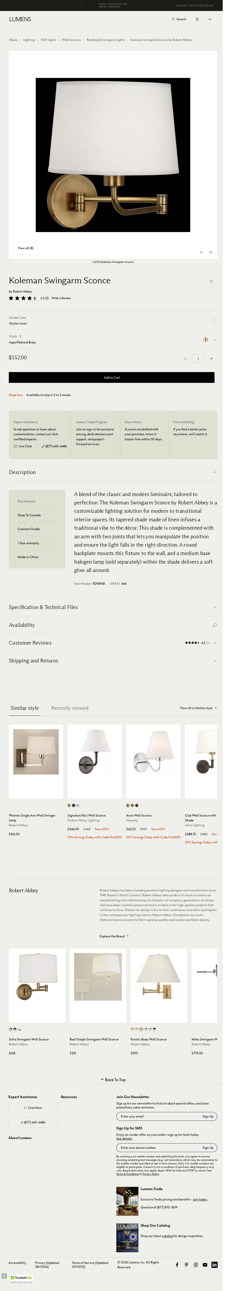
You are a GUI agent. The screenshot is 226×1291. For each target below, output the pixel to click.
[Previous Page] (202, 252)
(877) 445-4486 (56, 446)
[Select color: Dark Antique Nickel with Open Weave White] (19, 1029)
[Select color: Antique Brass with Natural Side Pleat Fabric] (141, 1029)
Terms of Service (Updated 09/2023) (90, 1265)
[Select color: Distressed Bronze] (73, 805)
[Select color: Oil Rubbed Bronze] (136, 805)
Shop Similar (38, 794)
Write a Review (61, 298)
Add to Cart (112, 377)
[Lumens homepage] (20, 20)
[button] (23, 298)
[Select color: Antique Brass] (132, 805)
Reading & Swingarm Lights (105, 40)
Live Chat (25, 446)
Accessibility (17, 1263)
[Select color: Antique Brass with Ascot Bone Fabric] (136, 1029)
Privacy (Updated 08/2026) (47, 1265)
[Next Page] (210, 252)
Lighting (29, 40)
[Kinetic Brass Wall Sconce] (159, 977)
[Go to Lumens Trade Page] (127, 1201)
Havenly (132, 820)
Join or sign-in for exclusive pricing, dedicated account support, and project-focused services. (95, 436)
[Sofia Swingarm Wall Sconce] (37, 977)
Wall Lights (48, 40)
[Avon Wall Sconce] (153, 752)
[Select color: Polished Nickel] (78, 805)
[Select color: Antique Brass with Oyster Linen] (132, 1029)
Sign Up (208, 1116)
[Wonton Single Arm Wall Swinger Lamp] (36, 752)
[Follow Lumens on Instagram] (196, 1264)
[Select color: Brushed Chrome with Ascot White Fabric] (145, 1029)
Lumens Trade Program (194, 5)
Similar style (25, 708)
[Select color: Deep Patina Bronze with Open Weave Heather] (15, 1029)
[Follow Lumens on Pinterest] (186, 1264)
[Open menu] (210, 19)
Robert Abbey (22, 291)
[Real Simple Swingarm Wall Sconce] (98, 977)
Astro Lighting (194, 825)
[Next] (141, 5)
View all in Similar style (196, 708)
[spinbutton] (198, 358)
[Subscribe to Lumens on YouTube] (205, 1264)
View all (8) (25, 248)
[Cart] (197, 20)
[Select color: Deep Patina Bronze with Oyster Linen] (154, 1029)
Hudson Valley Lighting (83, 820)
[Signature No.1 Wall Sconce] (95, 752)
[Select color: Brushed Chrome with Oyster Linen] (150, 1029)
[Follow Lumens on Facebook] (177, 1264)
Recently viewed (70, 708)
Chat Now (35, 1108)
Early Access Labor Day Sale (112, 5)
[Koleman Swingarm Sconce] (113, 155)
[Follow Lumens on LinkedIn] (214, 1264)
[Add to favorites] (211, 281)
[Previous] (81, 5)
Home (13, 40)
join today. (200, 1199)
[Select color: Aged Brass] (69, 805)
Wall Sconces (71, 40)
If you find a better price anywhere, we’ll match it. (190, 431)
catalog (167, 1236)
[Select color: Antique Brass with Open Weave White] (10, 1029)
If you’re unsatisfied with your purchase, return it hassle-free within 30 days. (143, 434)
